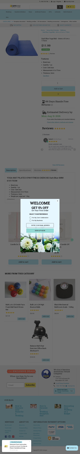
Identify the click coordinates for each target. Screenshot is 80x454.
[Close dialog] (57, 201)
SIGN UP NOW (40, 230)
